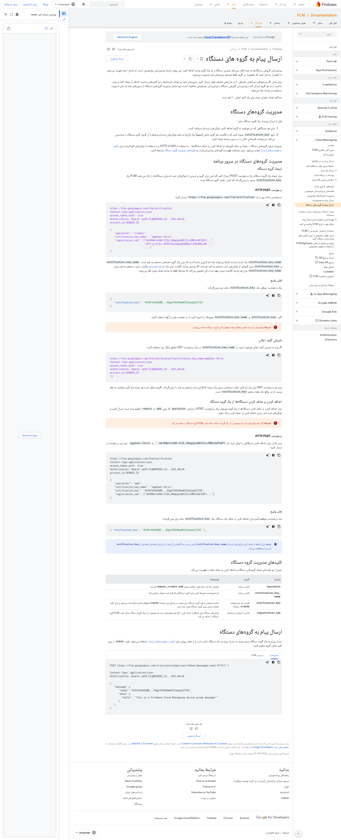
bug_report (17, 14)
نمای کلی (333, 22)
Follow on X (209, 786)
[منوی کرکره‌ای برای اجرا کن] (275, 4)
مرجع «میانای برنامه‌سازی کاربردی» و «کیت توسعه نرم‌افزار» (261, 780)
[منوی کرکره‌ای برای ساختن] (293, 4)
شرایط (286, 832)
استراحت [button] (274, 655)
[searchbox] (317, 34)
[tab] (274, 655)
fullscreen (11, 14)
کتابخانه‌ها (284, 792)
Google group (134, 786)
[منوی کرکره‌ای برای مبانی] (313, 23)
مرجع (240, 22)
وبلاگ (45, 4)
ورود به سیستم (29, 435)
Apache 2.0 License (142, 743)
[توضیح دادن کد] (267, 205)
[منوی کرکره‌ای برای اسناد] (227, 4)
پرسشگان (138, 803)
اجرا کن (282, 4)
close (6, 14)
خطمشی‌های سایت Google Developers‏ (270, 747)
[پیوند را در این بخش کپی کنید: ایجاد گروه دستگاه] (253, 169)
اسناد (233, 4)
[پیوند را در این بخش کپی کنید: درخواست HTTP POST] (251, 190)
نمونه (286, 786)
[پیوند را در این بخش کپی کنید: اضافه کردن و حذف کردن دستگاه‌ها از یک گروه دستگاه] (206, 402)
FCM (301, 15)
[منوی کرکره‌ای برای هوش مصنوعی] (287, 23)
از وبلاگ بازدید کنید (207, 775)
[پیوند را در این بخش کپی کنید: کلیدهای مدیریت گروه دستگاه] (227, 562)
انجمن (217, 4)
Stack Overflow (133, 780)
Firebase (277, 49)
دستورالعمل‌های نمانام (132, 798)
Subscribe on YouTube (203, 792)
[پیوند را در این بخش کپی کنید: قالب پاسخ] (266, 280)
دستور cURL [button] (257, 655)
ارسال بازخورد (117, 58)
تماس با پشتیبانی (134, 775)
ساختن (301, 4)
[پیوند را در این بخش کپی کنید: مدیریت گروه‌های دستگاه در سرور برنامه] (209, 161)
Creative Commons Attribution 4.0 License (204, 743)
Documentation (324, 15)
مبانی (319, 22)
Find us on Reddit (206, 780)
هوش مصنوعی (298, 22)
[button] (320, 61)
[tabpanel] (194, 686)
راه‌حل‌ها (263, 4)
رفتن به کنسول (30, 4)
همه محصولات (160, 818)
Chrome (228, 818)
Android (244, 818)
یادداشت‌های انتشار (133, 792)
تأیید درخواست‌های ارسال (161, 641)
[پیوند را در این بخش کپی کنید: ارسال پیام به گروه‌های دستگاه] (216, 632)
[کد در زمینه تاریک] (273, 205)
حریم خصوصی (273, 832)
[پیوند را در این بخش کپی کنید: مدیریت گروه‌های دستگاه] (226, 112)
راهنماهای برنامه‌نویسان (278, 775)
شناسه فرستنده (156, 266)
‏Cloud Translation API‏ (217, 37)
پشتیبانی (198, 4)
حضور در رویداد (208, 798)
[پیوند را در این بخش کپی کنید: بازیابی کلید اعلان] (255, 340)
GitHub (285, 798)
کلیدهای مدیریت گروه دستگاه (179, 150)
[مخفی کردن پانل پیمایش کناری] (298, 833)
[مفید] (113, 49)
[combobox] (107, 4)
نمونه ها (228, 22)
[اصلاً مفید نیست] (108, 49)
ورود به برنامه (10, 4)
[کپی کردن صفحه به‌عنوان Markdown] (190, 59)
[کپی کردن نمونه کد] (279, 205)
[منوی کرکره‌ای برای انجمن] (210, 4)
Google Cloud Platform (187, 818)
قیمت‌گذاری (248, 4)
